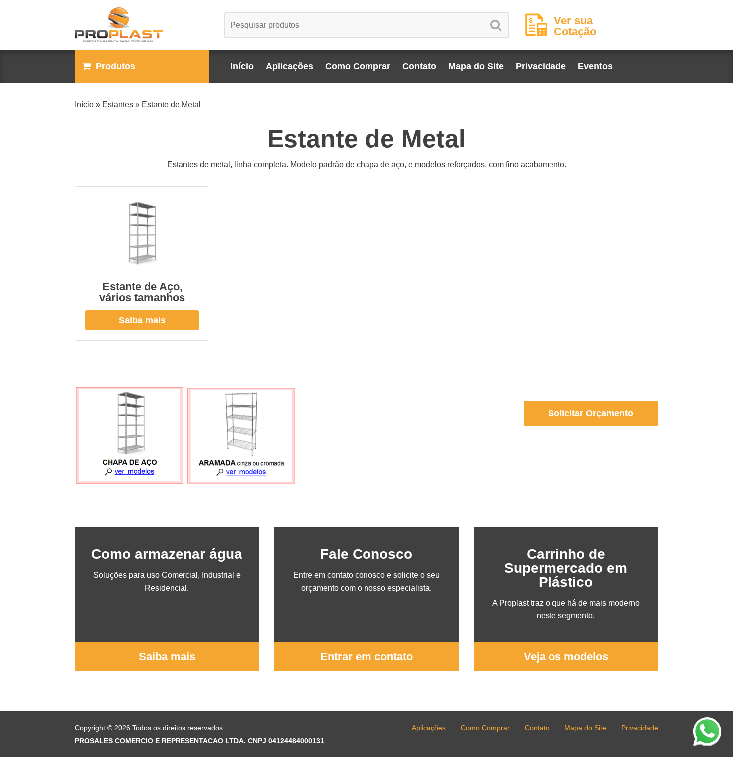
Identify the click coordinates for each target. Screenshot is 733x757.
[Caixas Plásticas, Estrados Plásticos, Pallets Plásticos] (142, 24)
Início (242, 66)
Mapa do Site (476, 66)
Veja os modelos (566, 656)
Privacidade (541, 66)
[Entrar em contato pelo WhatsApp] (707, 731)
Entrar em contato (366, 656)
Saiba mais (142, 320)
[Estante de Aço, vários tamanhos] (142, 234)
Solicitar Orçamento (590, 413)
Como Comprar (357, 66)
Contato (419, 66)
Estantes (117, 104)
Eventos (595, 66)
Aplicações (289, 66)
